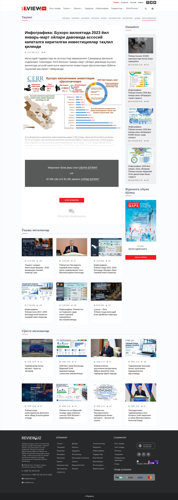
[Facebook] (147, 2)
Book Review (132, 8)
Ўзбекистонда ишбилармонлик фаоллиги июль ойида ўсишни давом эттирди (37, 414)
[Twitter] (154, 2)
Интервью (85, 18)
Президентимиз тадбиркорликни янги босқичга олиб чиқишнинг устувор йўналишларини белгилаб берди (139, 415)
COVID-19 (61, 472)
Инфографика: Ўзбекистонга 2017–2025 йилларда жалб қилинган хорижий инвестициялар (36, 313)
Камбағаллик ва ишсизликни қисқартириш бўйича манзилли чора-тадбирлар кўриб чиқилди (105, 369)
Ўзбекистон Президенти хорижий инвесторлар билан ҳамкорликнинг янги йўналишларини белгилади (71, 269)
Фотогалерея (98, 465)
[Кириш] (152, 9)
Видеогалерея (98, 469)
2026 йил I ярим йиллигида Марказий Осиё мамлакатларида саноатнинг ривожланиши (71, 369)
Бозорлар (75, 18)
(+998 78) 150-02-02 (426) (41, 475)
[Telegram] (151, 2)
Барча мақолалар (149, 18)
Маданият (97, 447)
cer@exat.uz (29, 482)
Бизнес (104, 18)
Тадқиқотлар (117, 8)
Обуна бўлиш (141, 257)
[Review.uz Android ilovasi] (146, 446)
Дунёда (137, 18)
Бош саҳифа (55, 8)
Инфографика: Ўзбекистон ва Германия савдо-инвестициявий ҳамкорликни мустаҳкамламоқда (71, 314)
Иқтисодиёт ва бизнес (80, 458)
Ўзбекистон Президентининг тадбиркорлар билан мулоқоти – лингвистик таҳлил (104, 415)
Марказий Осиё (78, 465)
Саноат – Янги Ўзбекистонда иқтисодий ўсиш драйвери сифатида (105, 312)
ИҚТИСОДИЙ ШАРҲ (137, 249)
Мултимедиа (98, 461)
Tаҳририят (118, 454)
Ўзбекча (116, 2)
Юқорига (89, 496)
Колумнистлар (115, 18)
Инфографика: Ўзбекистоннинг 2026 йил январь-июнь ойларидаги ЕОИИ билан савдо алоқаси (139, 132)
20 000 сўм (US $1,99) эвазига (72, 179)
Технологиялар (99, 443)
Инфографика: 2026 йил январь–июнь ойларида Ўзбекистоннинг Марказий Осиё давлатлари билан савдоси (140, 171)
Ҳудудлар (89, 8)
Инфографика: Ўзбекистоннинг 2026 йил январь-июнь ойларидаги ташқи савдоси (139, 94)
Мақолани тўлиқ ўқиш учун (72, 167)
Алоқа (116, 464)
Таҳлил (66, 8)
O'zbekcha (124, 2)
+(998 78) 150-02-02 (32, 471)
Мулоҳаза (95, 18)
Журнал (77, 8)
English (140, 2)
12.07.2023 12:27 (33, 52)
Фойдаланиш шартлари (119, 459)
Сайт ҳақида (119, 447)
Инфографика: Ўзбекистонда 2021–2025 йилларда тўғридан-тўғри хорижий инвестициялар (105, 269)
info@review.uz (30, 479)
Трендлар (66, 18)
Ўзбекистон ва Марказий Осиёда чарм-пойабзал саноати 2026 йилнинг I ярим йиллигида (70, 414)
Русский (133, 2)
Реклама (117, 451)
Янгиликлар (76, 454)
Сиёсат (75, 461)
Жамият (75, 469)
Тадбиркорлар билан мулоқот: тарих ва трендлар (34, 368)
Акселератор (127, 18)
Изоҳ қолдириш (72, 200)
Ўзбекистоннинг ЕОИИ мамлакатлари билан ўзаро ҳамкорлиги (140, 58)
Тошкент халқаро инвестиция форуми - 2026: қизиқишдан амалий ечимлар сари (37, 269)
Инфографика (102, 8)
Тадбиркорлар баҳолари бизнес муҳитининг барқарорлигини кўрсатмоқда (139, 369)
